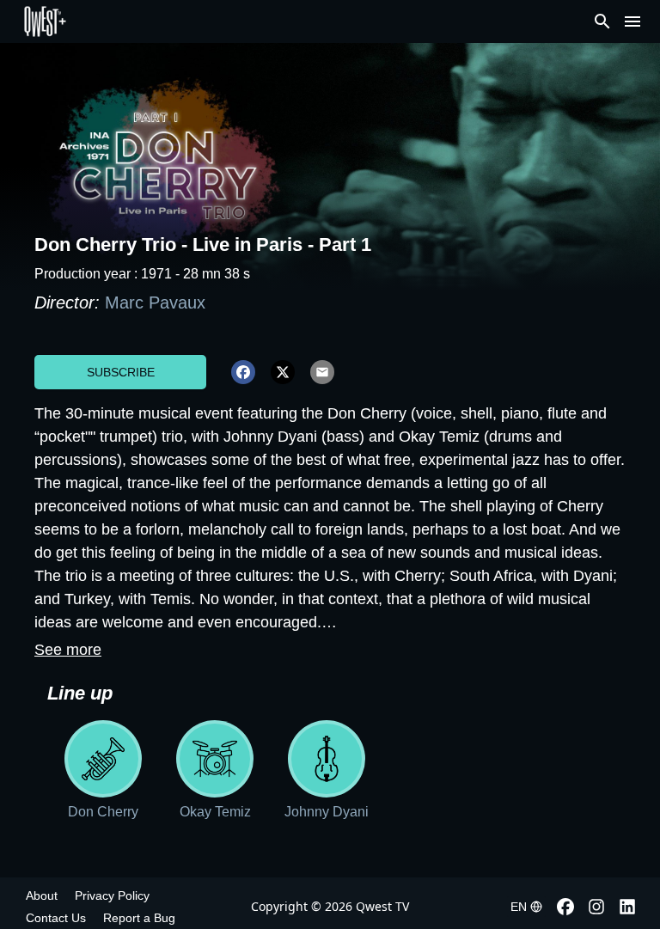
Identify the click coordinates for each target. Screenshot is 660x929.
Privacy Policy (112, 895)
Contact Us (56, 918)
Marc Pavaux (155, 302)
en (518, 907)
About (42, 895)
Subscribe (121, 372)
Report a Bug (139, 918)
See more (67, 649)
